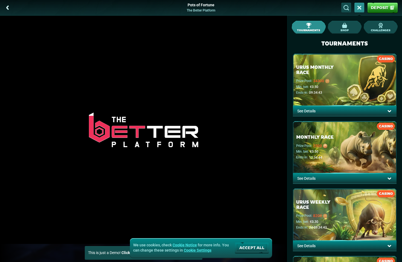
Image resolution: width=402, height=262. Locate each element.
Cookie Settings (197, 250)
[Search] (346, 8)
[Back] (7, 8)
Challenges (381, 30)
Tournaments (308, 30)
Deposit (379, 7)
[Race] (359, 8)
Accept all (251, 247)
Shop (344, 30)
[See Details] (389, 111)
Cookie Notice (185, 245)
